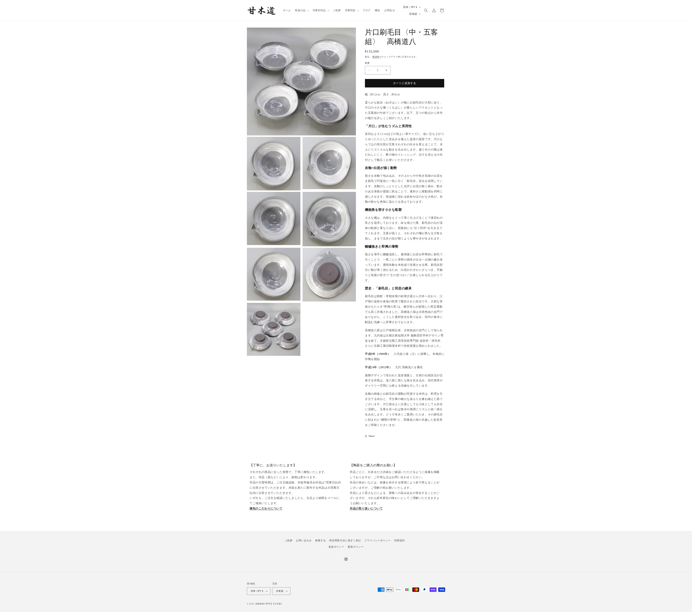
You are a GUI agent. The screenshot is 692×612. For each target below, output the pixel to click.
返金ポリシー (336, 546)
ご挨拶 (288, 540)
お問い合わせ (304, 540)
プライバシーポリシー (377, 540)
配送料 (375, 57)
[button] (301, 10)
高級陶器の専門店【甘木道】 (269, 604)
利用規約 (399, 540)
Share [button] (372, 436)
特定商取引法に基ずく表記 (345, 540)
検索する (320, 540)
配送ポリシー (356, 546)
